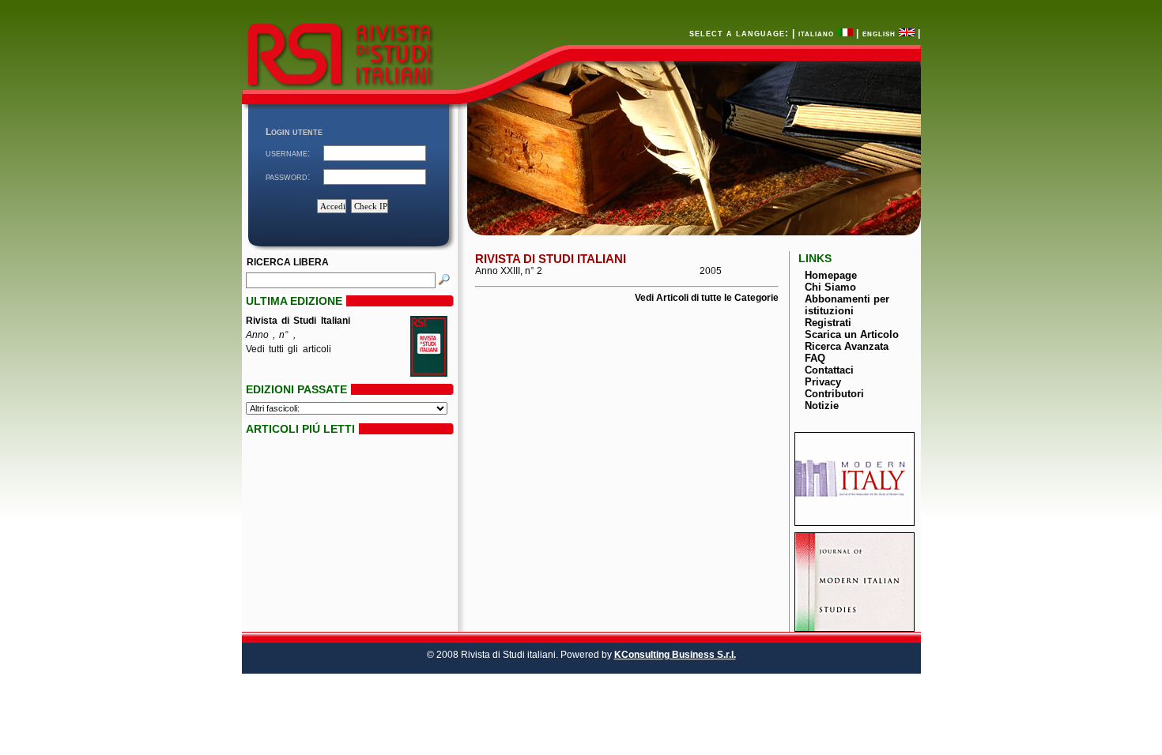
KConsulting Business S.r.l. (675, 654)
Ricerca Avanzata (846, 346)
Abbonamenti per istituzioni (847, 305)
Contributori (834, 394)
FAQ (815, 358)
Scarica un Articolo (852, 334)
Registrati (828, 323)
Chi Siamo (830, 287)
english (880, 33)
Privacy (823, 382)
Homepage (831, 275)
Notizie (822, 405)
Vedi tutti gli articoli (288, 349)
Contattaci (829, 370)
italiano (817, 33)
